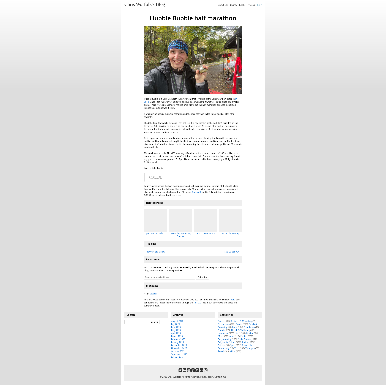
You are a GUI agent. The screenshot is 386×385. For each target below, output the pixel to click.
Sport (232, 299)
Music (221, 336)
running (153, 293)
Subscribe (202, 277)
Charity (233, 4)
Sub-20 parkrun (233, 251)
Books (242, 4)
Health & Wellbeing (240, 330)
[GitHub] (197, 370)
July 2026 (175, 324)
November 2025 (179, 348)
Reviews (246, 342)
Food (234, 327)
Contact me (220, 376)
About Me (223, 4)
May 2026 (176, 330)
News (231, 336)
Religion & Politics (226, 342)
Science (221, 345)
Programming (224, 339)
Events (239, 324)
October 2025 (178, 351)
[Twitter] (180, 370)
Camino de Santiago (230, 233)
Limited (249, 333)
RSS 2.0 (197, 302)
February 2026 (178, 339)
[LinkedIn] (184, 370)
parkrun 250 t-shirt (155, 233)
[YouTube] (189, 370)
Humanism (223, 333)
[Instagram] (205, 370)
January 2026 (177, 342)
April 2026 (176, 333)
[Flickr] (201, 370)
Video (233, 351)
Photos (251, 4)
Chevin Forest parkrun (205, 233)
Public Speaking (245, 339)
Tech (236, 348)
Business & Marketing (241, 321)
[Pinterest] (193, 370)
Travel (221, 351)
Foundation (249, 327)
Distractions (224, 324)
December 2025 (179, 345)
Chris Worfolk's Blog (144, 4)
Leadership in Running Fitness (180, 235)
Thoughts (250, 348)
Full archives (177, 357)
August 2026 (177, 321)
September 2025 (179, 354)
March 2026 (177, 336)
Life (236, 333)
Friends (221, 330)
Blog (259, 4)
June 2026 (176, 327)
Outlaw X (196, 192)
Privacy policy (206, 376)
